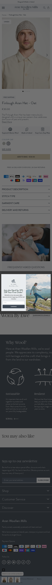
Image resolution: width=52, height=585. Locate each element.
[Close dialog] (49, 276)
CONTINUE (14, 306)
